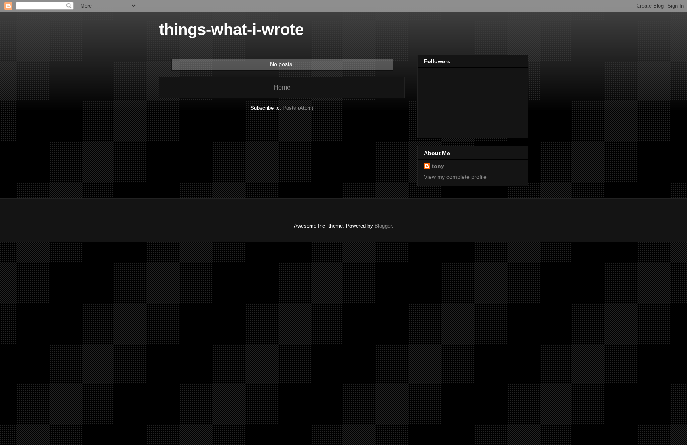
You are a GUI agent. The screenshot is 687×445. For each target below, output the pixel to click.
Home (282, 87)
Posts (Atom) (298, 108)
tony (438, 166)
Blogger (383, 226)
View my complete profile (455, 177)
